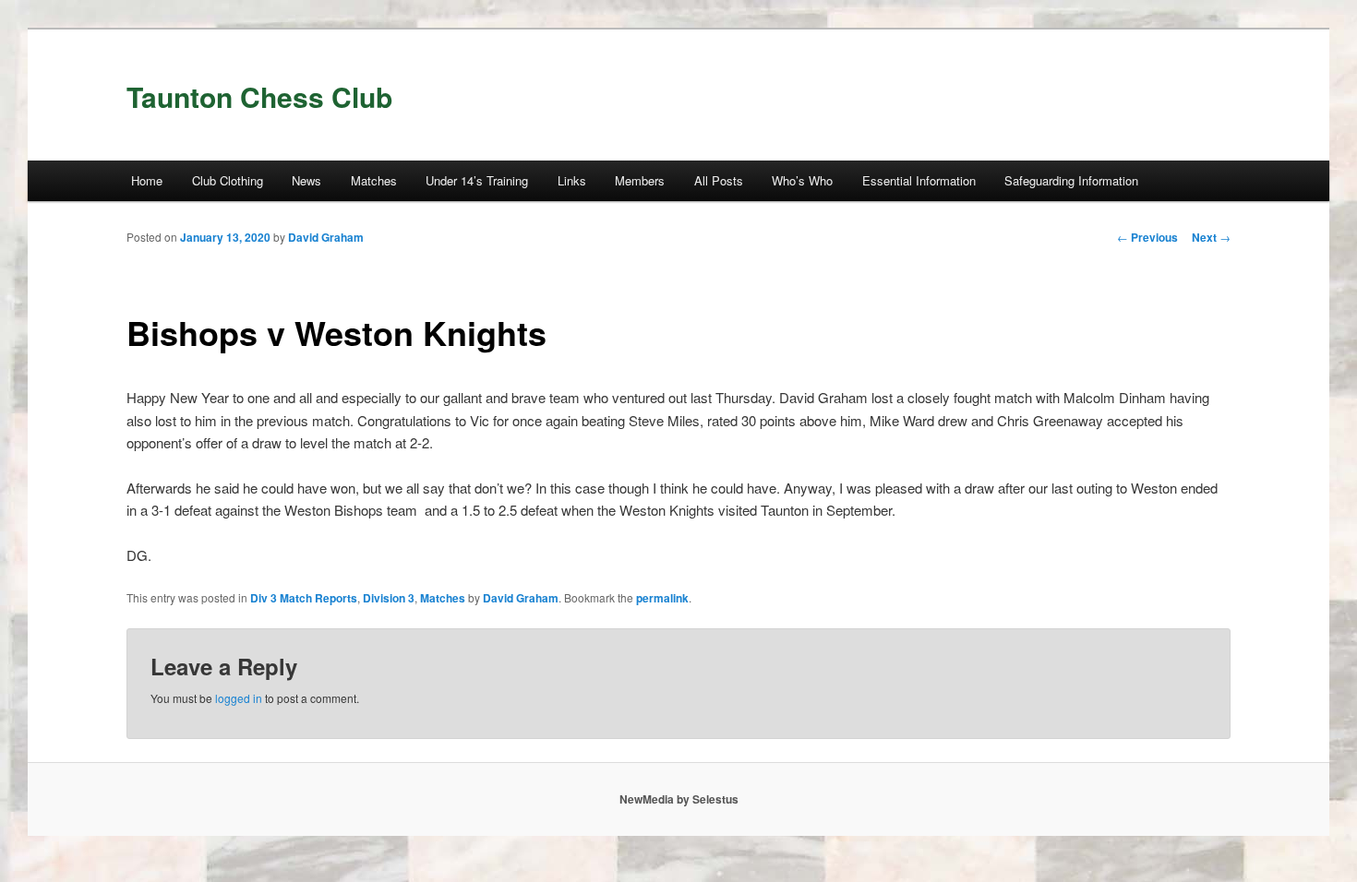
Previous (1147, 237)
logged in (238, 698)
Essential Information (919, 180)
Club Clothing (227, 180)
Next (1211, 237)
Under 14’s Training (477, 180)
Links (572, 180)
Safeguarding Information (1071, 180)
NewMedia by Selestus (679, 799)
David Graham (326, 237)
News (306, 180)
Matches (374, 180)
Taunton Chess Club (259, 96)
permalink (662, 598)
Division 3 (388, 598)
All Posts (718, 180)
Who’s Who (802, 180)
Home (146, 180)
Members (640, 180)
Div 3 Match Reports (303, 598)
